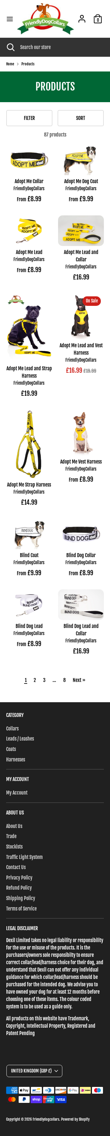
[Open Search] (10, 47)
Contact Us (16, 867)
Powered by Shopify (75, 1119)
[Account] (82, 16)
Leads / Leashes (20, 739)
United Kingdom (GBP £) (31, 1070)
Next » (79, 680)
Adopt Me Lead (29, 252)
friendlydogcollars (46, 1119)
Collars (12, 729)
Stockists (14, 847)
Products (28, 64)
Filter (29, 118)
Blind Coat (29, 555)
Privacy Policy (19, 878)
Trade (11, 836)
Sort (80, 118)
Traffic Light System (24, 857)
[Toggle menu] (9, 19)
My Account (17, 793)
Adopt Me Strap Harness (29, 485)
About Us (14, 826)
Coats (11, 749)
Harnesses (15, 760)
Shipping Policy (20, 898)
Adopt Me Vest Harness (81, 462)
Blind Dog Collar (81, 555)
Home (10, 64)
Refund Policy (19, 888)
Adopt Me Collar (29, 181)
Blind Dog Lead (29, 626)
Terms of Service (21, 909)
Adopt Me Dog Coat (81, 181)
